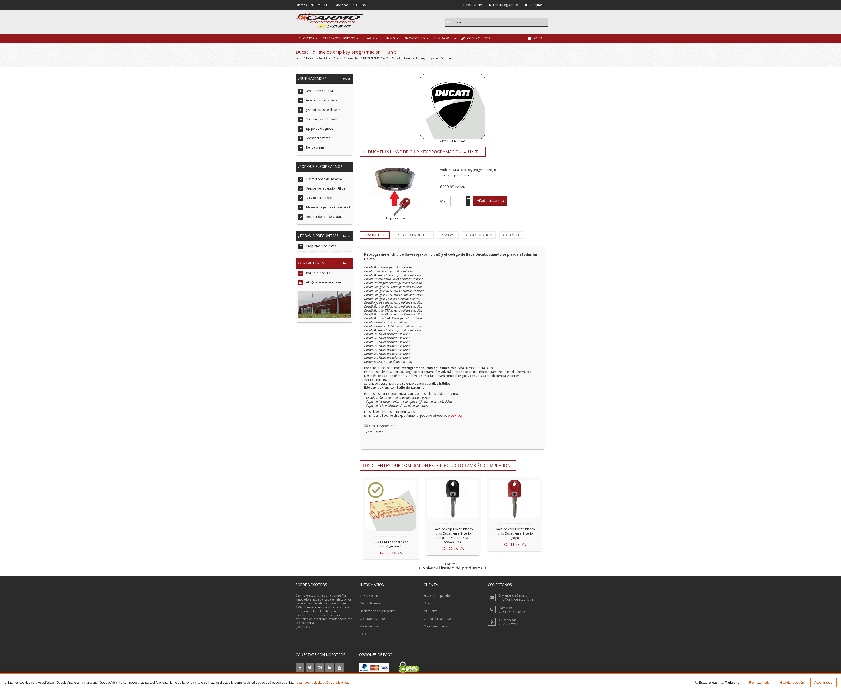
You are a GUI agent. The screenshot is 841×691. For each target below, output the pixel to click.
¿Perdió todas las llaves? (323, 110)
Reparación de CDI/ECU (322, 91)
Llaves (369, 38)
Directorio (430, 603)
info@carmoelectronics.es (323, 282)
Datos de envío (370, 603)
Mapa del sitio (369, 626)
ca (325, 5)
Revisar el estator (318, 138)
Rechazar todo (759, 682)
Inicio (299, 58)
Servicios (306, 38)
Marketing (732, 682)
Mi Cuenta (431, 611)
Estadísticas (707, 682)
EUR (354, 5)
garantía (511, 235)
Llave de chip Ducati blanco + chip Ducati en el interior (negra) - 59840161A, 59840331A (453, 535)
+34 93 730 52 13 (318, 273)
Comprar (536, 5)
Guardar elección (792, 682)
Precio (338, 58)
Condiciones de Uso (374, 619)
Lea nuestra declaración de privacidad (323, 682)
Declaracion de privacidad (377, 611)
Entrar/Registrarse (505, 5)
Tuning (389, 38)
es (319, 5)
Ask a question (479, 235)
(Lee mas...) (303, 627)
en (312, 5)
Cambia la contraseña (439, 619)
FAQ (363, 634)
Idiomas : (302, 5)
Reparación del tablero (321, 100)
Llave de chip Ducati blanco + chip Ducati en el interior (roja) (515, 533)
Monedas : (343, 5)
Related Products (413, 235)
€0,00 (538, 38)
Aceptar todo (823, 682)
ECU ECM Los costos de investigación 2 (391, 544)
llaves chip (352, 58)
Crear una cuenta (436, 626)
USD (363, 5)
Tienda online (315, 147)
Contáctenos (478, 38)
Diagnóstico (414, 38)
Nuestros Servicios (339, 38)
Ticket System (369, 596)
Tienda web (443, 38)
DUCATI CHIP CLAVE (375, 58)
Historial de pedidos (437, 596)
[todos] (346, 78)
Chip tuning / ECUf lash (321, 119)
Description (375, 235)
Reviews (448, 235)
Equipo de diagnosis (320, 128)
